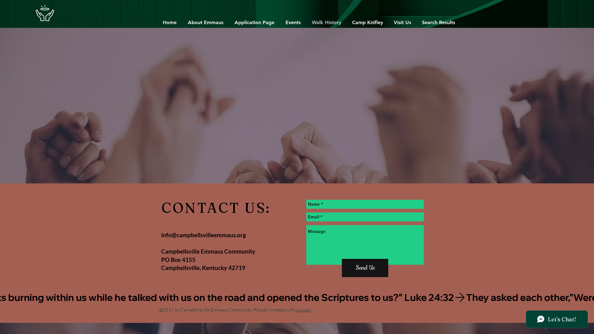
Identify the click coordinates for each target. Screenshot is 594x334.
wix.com (303, 310)
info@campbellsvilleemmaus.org (203, 234)
